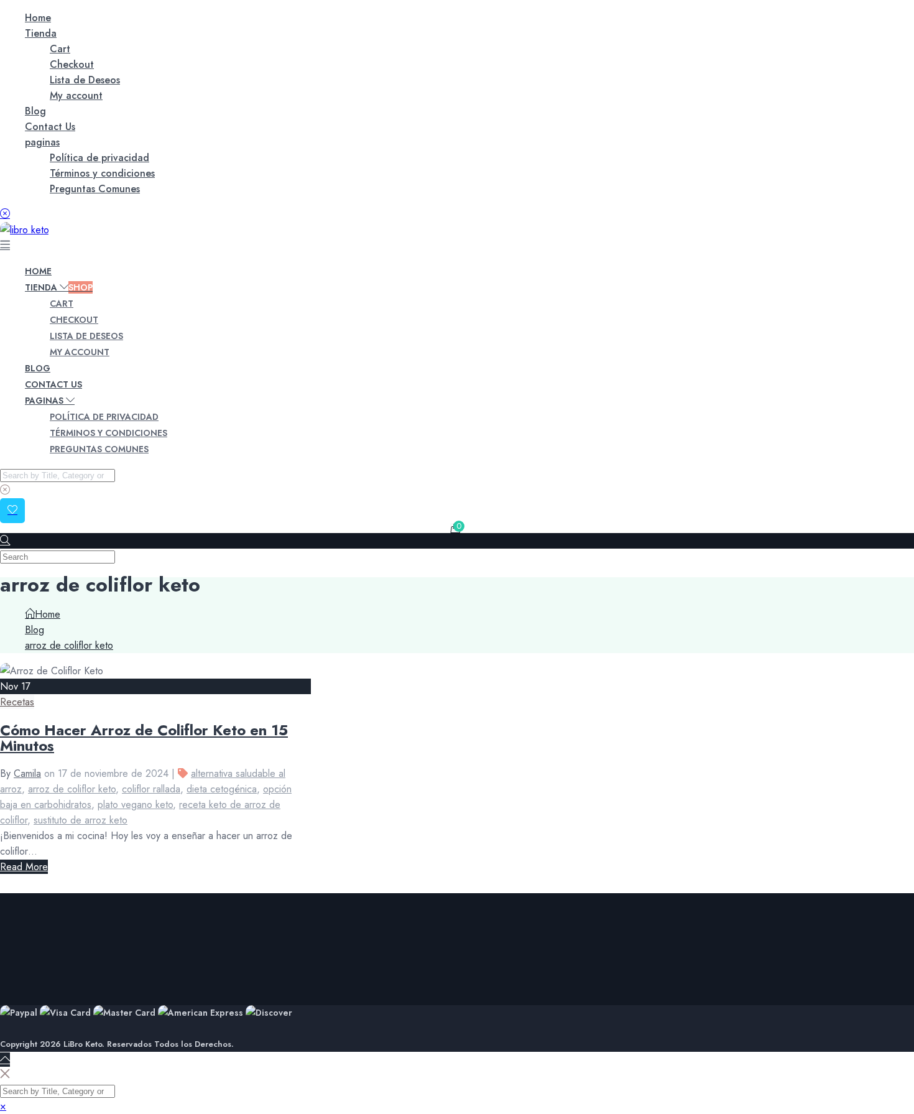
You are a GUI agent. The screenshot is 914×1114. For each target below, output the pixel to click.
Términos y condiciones (102, 173)
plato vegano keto (135, 804)
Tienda (41, 33)
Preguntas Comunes (95, 189)
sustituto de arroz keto (80, 820)
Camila (27, 773)
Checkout (72, 64)
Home (38, 18)
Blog (35, 111)
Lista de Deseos (85, 80)
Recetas (17, 702)
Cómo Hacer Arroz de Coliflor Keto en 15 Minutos (144, 737)
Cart (60, 49)
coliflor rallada (151, 789)
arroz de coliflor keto (72, 789)
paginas (42, 142)
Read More (24, 867)
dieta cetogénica (222, 789)
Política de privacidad (99, 158)
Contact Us (50, 126)
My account (76, 95)
